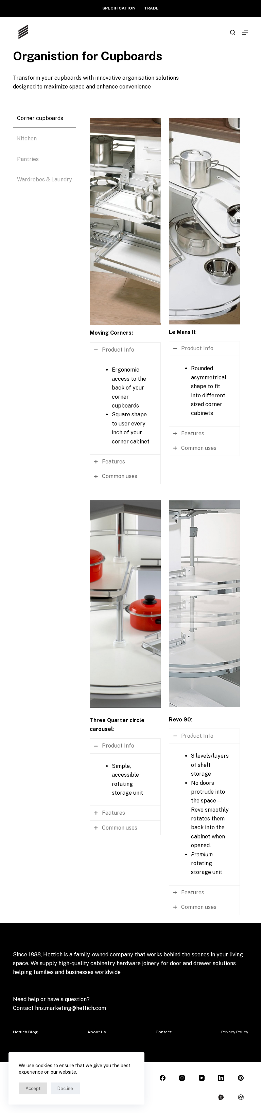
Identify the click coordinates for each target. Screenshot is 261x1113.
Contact (164, 1032)
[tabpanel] (165, 516)
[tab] (44, 118)
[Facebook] (162, 1078)
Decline (65, 1088)
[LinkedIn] (221, 1078)
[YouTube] (201, 1078)
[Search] (232, 32)
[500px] (221, 1097)
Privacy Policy (234, 1032)
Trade (151, 8)
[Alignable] (240, 1097)
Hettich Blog (25, 1032)
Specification (119, 8)
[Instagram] (182, 1078)
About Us (96, 1032)
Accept (32, 1088)
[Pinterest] (240, 1078)
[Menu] (245, 32)
